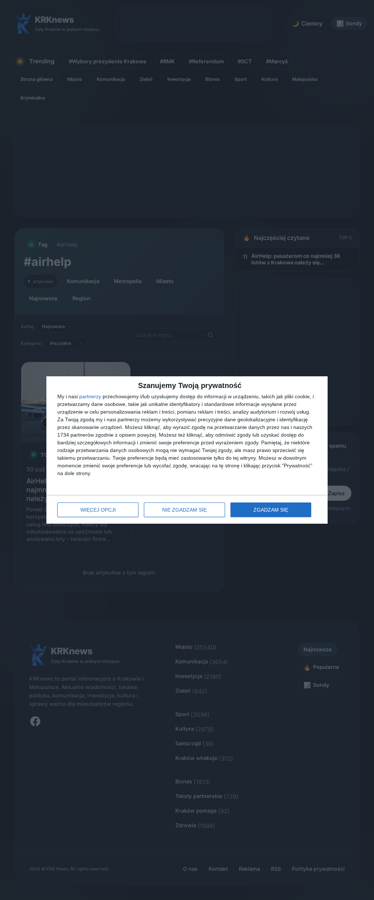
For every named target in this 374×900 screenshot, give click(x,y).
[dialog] (187, 450)
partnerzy (90, 396)
